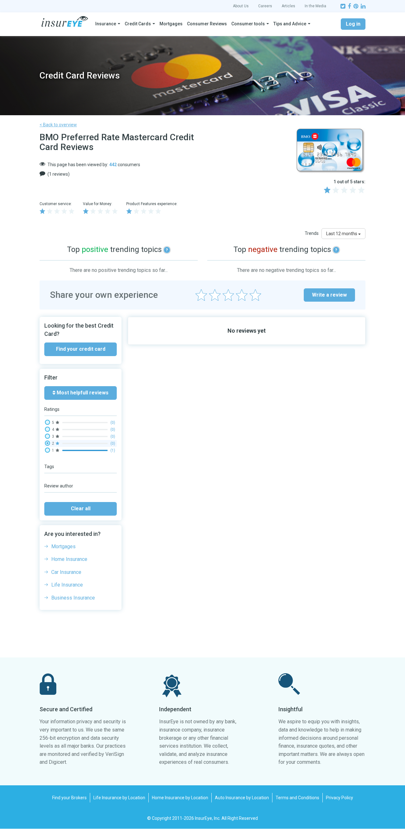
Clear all (80, 509)
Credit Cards (138, 23)
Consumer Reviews (207, 23)
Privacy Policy (339, 797)
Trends (312, 233)
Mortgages (171, 23)
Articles (288, 6)
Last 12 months (342, 233)
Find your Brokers (69, 797)
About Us (241, 6)
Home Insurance (69, 559)
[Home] (65, 21)
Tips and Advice (289, 23)
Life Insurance (67, 585)
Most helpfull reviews (82, 393)
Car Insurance (66, 572)
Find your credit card (80, 349)
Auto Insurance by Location (242, 797)
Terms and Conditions (297, 797)
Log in (353, 24)
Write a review (329, 295)
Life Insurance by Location (119, 797)
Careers (265, 6)
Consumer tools (248, 23)
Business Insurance (73, 598)
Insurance (105, 23)
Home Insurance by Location (180, 797)
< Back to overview (58, 124)
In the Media (315, 6)
